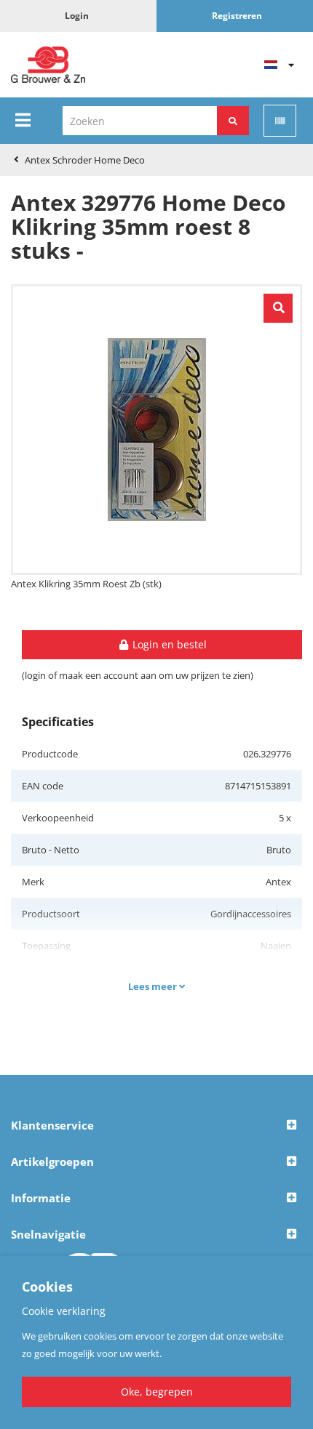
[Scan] (280, 121)
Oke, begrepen (157, 1391)
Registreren (237, 15)
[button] (156, 1126)
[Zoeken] (233, 120)
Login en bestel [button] (168, 644)
